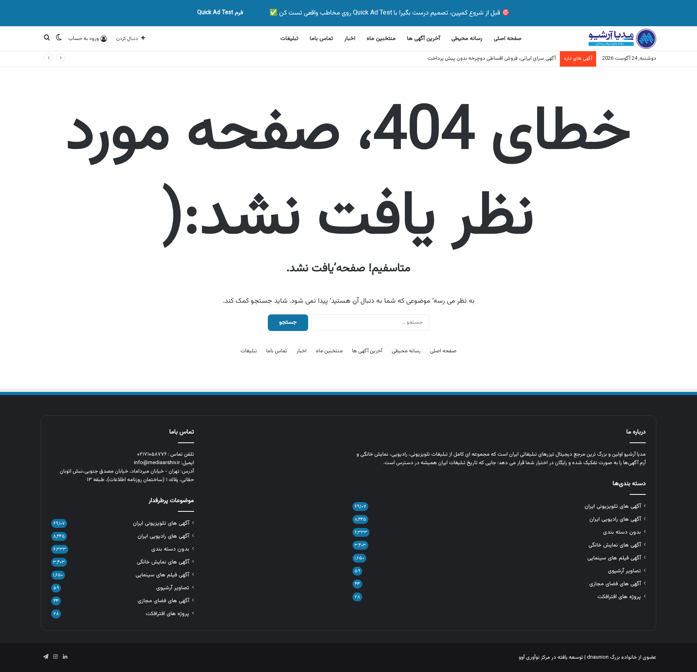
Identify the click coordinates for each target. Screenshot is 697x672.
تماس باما (321, 38)
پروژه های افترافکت (619, 596)
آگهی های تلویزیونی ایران (612, 506)
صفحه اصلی (508, 38)
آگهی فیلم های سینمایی (614, 558)
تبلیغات (289, 38)
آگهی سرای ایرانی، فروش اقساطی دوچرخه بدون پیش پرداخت (492, 58)
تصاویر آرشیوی (624, 571)
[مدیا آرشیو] (622, 39)
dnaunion (598, 657)
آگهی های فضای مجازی (615, 584)
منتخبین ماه (381, 38)
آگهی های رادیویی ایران (615, 519)
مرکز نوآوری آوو (534, 657)
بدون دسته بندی (622, 532)
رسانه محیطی (466, 38)
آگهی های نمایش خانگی (614, 545)
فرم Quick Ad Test (220, 12)
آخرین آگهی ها (423, 38)
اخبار (349, 38)
